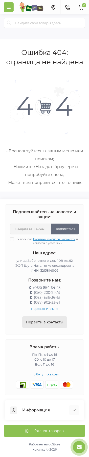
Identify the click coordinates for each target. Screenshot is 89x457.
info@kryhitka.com (44, 374)
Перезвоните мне (44, 309)
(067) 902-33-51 (47, 302)
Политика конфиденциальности (54, 239)
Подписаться (65, 229)
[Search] (9, 23)
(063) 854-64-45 (47, 287)
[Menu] (9, 7)
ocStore (54, 444)
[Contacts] (67, 7)
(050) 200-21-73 (47, 292)
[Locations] (53, 7)
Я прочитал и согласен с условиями (48, 241)
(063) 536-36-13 (47, 297)
